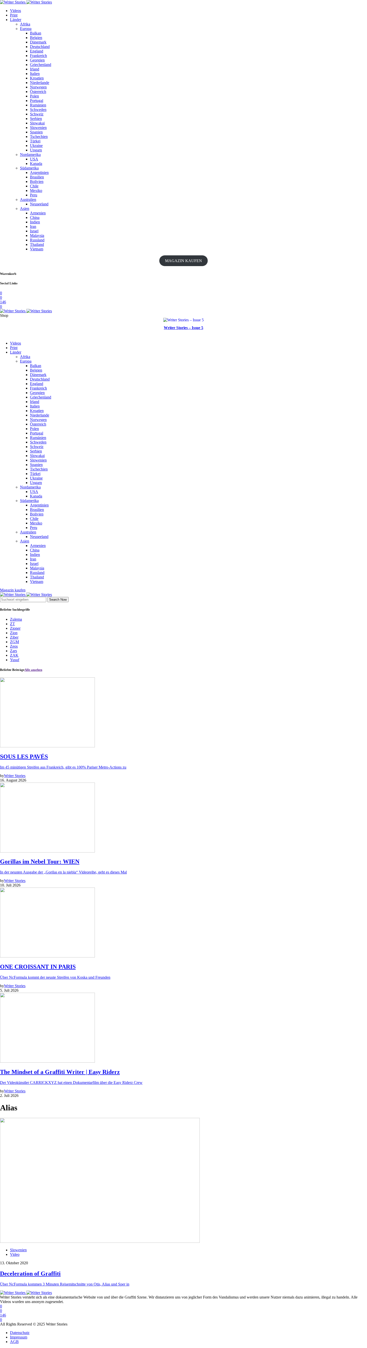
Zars (13, 651)
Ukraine (36, 145)
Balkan (35, 33)
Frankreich (38, 55)
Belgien (36, 37)
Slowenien (38, 127)
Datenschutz (19, 1333)
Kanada (36, 163)
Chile (34, 186)
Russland (37, 240)
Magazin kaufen (12, 590)
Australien (28, 199)
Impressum (18, 1337)
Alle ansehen (33, 670)
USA (34, 159)
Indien (35, 222)
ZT (12, 624)
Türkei (35, 141)
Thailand (37, 244)
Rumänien (38, 105)
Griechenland (40, 64)
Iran (33, 226)
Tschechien (39, 136)
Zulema (16, 619)
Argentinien (39, 172)
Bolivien (36, 181)
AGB (14, 1342)
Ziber (14, 637)
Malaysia (37, 235)
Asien (24, 208)
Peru (33, 195)
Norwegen (38, 87)
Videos (15, 10)
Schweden (38, 109)
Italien (35, 73)
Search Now (58, 599)
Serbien (36, 118)
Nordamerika (30, 154)
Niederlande (39, 82)
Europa (25, 28)
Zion (13, 633)
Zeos (14, 646)
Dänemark (38, 42)
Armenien (38, 213)
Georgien (37, 60)
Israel (34, 231)
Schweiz (36, 114)
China (34, 217)
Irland (34, 69)
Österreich (38, 91)
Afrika (25, 24)
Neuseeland (39, 204)
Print (13, 15)
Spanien (36, 132)
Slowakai (37, 123)
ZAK (14, 655)
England (36, 51)
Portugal (36, 100)
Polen (34, 96)
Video (14, 1254)
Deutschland (40, 46)
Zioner (15, 628)
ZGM (14, 642)
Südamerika (29, 168)
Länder (15, 19)
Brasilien (37, 177)
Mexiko (36, 190)
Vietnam (36, 249)
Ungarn (36, 150)
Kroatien (37, 78)
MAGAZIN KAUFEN (183, 261)
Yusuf (14, 660)
